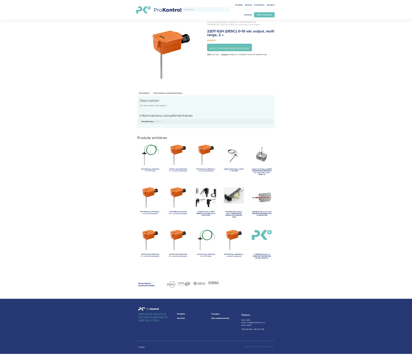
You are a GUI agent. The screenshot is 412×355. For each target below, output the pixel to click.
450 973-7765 (259, 329)
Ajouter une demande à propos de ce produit (229, 48)
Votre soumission (264, 15)
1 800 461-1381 (246, 329)
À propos (271, 5)
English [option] (141, 347)
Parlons (245, 315)
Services (248, 5)
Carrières (248, 15)
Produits (239, 5)
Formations (259, 5)
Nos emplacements (220, 318)
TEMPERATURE (220, 22)
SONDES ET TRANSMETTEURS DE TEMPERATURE (248, 55)
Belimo (158, 121)
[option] (142, 347)
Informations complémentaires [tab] (167, 93)
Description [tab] (144, 93)
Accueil (210, 22)
